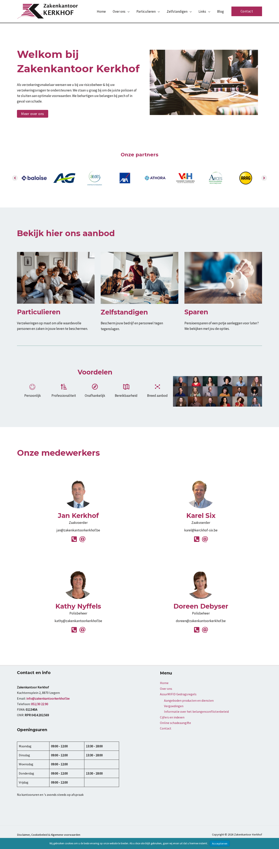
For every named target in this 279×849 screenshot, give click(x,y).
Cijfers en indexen (172, 717)
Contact (165, 728)
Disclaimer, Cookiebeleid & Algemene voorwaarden (48, 835)
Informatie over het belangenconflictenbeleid (196, 711)
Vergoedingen (173, 706)
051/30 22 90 (39, 704)
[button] (127, 11)
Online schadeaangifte (175, 723)
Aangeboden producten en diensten (189, 700)
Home (164, 683)
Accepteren (220, 843)
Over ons (166, 689)
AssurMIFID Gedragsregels (178, 694)
